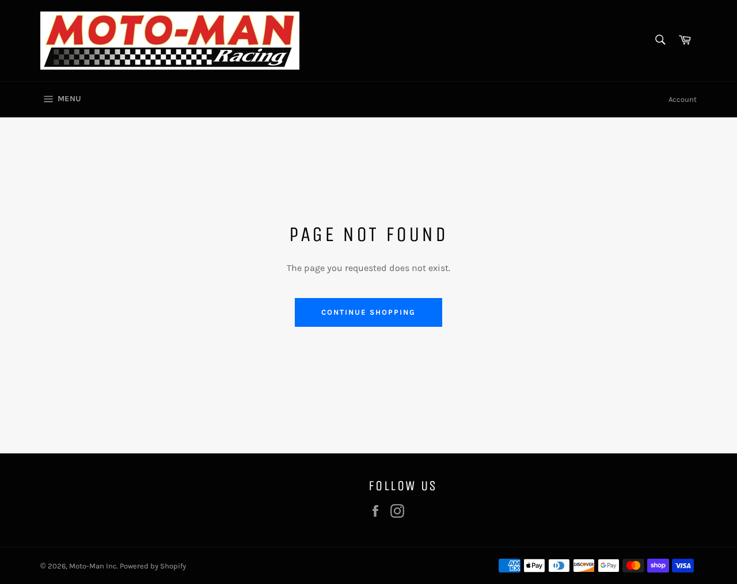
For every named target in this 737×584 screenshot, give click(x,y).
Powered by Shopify (153, 566)
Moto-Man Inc (93, 566)
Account (682, 99)
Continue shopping (368, 312)
